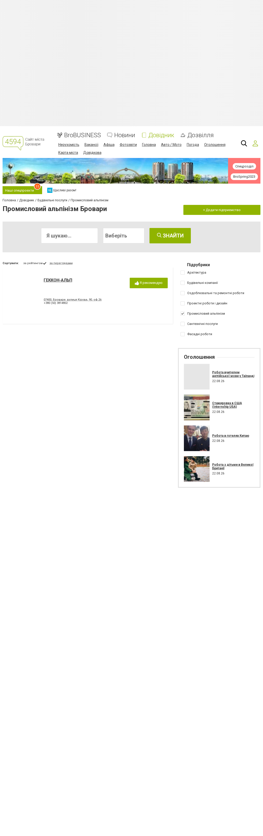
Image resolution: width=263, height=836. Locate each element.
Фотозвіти (128, 145)
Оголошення (215, 145)
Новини (124, 135)
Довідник (161, 135)
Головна (149, 145)
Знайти (173, 236)
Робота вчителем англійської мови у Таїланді (233, 374)
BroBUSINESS (82, 135)
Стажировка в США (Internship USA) (227, 405)
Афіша (109, 145)
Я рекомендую (151, 283)
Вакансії (91, 145)
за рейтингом (33, 263)
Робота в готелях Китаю (230, 435)
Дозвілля (200, 135)
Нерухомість (68, 145)
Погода (193, 145)
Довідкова (92, 153)
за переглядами (61, 263)
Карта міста (68, 153)
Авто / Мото (171, 145)
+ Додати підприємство (222, 210)
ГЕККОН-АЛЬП (58, 280)
